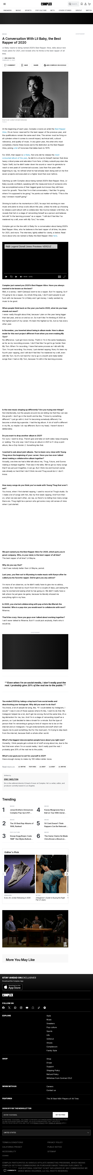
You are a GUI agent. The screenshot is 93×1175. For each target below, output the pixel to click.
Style (38, 895)
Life (48, 1035)
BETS (52, 10)
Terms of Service (54, 1123)
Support (50, 1066)
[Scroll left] (4, 874)
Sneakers (8, 895)
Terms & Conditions (12, 1142)
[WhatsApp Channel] (15, 1008)
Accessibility (9, 1151)
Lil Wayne (22, 767)
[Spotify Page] (45, 1008)
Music (4, 34)
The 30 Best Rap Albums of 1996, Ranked (21, 824)
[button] (6, 276)
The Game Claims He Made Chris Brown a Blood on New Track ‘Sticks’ (56, 837)
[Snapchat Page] (33, 1008)
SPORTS (28, 10)
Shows (49, 1043)
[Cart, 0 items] (89, 4)
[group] (21, 276)
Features (32, 767)
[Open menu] (4, 4)
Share (36, 65)
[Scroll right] (66, 874)
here (55, 236)
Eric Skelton (11, 779)
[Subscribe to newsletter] (60, 1115)
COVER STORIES (65, 10)
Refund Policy (52, 1074)
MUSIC (18, 10)
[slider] (35, 273)
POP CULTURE (40, 10)
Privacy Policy (39, 1123)
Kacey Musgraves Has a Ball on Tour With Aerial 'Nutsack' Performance (54, 811)
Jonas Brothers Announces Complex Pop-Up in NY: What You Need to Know (21, 811)
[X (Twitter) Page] (9, 1008)
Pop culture (51, 1027)
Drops (49, 1063)
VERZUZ (79, 10)
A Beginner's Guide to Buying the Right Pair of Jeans (50, 899)
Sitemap (51, 1151)
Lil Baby (26, 155)
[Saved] (81, 3)
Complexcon (51, 1047)
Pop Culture (15, 832)
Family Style (51, 1050)
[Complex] (46, 4)
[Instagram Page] (21, 1008)
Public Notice (54, 1147)
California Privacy (12, 1147)
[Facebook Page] (3, 1008)
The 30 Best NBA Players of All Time (62, 1098)
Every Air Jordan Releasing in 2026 (17, 898)
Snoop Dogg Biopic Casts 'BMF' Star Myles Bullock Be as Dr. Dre (21, 837)
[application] (35, 260)
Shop (48, 1059)
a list (15, 148)
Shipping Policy (53, 1070)
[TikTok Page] (39, 1008)
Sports (49, 1031)
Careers (49, 1086)
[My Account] (85, 4)
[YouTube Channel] (27, 1008)
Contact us (51, 1090)
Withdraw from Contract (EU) (59, 1078)
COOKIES (5, 1155)
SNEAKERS (7, 10)
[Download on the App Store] (12, 986)
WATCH (89, 10)
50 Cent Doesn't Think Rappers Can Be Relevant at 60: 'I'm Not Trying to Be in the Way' (56, 825)
